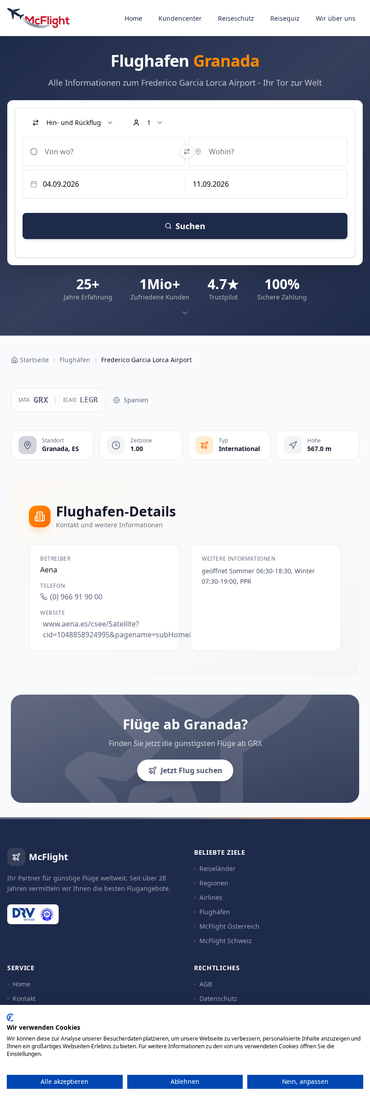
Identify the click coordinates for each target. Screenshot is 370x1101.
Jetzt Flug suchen (191, 770)
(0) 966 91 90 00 (76, 597)
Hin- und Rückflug (73, 122)
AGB (205, 984)
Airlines (210, 897)
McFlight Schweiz (225, 940)
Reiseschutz (236, 18)
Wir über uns (336, 18)
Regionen (213, 883)
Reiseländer (217, 868)
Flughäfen (214, 912)
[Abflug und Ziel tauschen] (187, 151)
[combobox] (104, 151)
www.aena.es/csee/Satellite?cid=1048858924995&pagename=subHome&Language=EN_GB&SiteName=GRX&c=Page (105, 629)
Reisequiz (285, 18)
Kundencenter (180, 18)
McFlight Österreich (229, 926)
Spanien (136, 400)
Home (133, 18)
